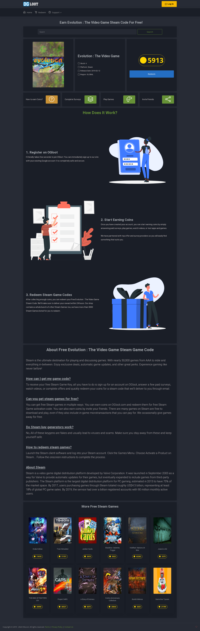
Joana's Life (162, 549)
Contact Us (68, 627)
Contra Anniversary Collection (112, 599)
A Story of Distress (87, 599)
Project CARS (62, 599)
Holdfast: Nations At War (137, 549)
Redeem (151, 74)
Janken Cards (87, 549)
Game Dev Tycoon (162, 599)
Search (150, 32)
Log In (171, 4)
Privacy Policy (57, 627)
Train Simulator (62, 549)
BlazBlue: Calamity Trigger (112, 549)
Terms (47, 627)
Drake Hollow (37, 549)
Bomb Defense (137, 599)
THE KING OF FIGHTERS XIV (38, 599)
